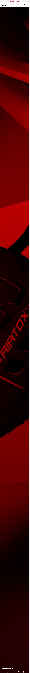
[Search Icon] (24, 4)
